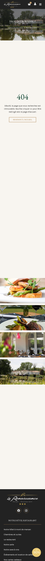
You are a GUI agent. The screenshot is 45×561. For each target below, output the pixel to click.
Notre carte (9, 544)
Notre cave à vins (11, 549)
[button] (40, 4)
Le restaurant (10, 539)
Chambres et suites (12, 534)
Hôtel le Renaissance (15, 28)
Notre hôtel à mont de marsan (17, 529)
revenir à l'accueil (22, 119)
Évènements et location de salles (18, 554)
